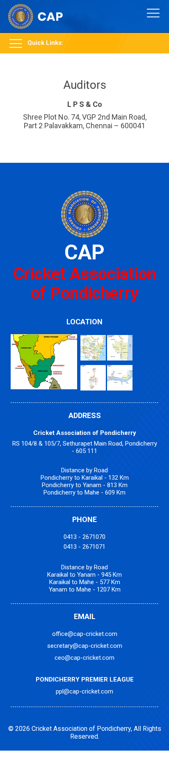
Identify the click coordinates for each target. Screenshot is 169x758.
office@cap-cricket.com (84, 634)
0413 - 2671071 (84, 546)
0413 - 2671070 (84, 537)
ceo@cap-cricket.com (84, 657)
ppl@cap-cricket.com (84, 691)
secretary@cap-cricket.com (84, 645)
